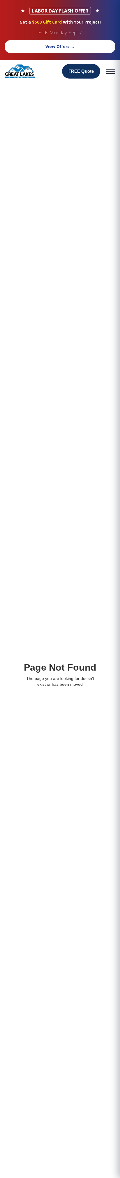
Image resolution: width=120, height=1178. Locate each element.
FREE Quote (81, 71)
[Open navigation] (110, 71)
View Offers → (60, 46)
